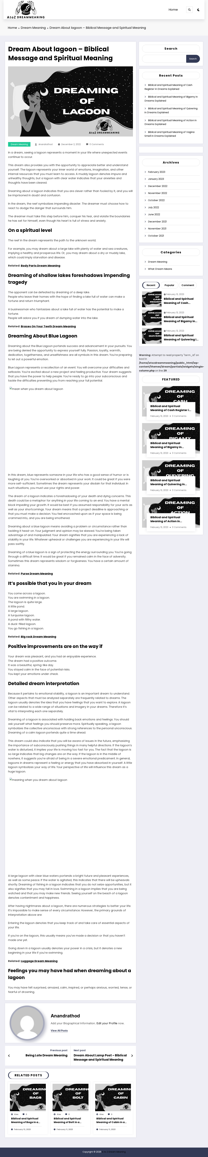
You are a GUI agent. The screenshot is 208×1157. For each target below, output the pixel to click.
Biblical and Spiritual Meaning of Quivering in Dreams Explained (171, 110)
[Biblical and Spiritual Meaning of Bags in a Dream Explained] (28, 1097)
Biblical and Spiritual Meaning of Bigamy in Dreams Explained (171, 98)
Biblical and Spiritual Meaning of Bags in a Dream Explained (24, 1120)
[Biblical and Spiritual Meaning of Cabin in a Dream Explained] (113, 1097)
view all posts (59, 1030)
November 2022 (157, 193)
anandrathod (46, 144)
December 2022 (157, 186)
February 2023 (156, 172)
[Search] (189, 9)
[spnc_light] (198, 10)
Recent (151, 285)
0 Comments (97, 144)
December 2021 (157, 221)
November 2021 (157, 228)
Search (171, 48)
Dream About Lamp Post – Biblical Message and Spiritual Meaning (100, 1057)
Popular (169, 285)
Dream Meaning (19, 144)
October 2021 (156, 235)
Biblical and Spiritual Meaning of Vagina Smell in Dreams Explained (169, 134)
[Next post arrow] (132, 1055)
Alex (16, 1114)
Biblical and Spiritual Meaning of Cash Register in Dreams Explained (168, 87)
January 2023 (156, 179)
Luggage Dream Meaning (39, 961)
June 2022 (154, 214)
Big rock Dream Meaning (38, 636)
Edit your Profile (107, 1023)
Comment (188, 285)
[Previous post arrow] (9, 1055)
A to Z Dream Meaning (114, 1151)
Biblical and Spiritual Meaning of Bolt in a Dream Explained (67, 1120)
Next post (80, 1050)
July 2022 (153, 207)
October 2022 (156, 200)
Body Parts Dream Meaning (40, 265)
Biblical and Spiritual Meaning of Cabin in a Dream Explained (110, 1120)
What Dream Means (160, 269)
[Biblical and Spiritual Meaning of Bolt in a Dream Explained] (70, 1097)
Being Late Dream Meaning (46, 1055)
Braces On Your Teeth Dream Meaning (48, 326)
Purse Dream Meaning (37, 573)
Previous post (58, 1050)
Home (173, 9)
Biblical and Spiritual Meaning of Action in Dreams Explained (171, 122)
